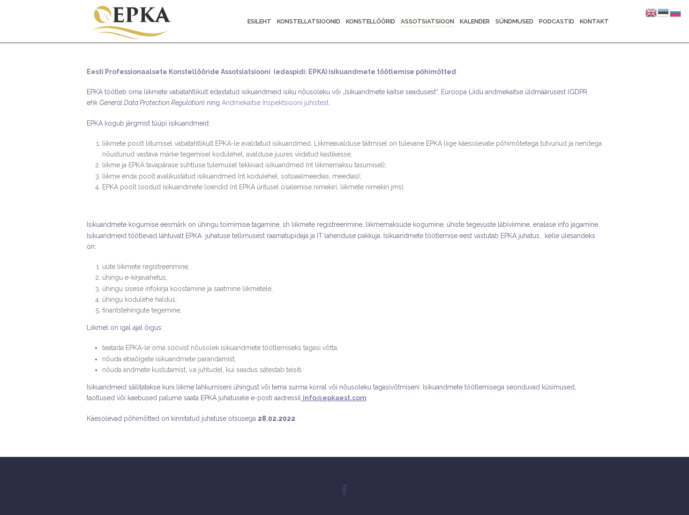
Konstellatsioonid (308, 21)
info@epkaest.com (335, 398)
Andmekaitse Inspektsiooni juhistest (275, 102)
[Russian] (676, 12)
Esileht (259, 21)
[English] (651, 12)
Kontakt (594, 21)
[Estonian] (664, 12)
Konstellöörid (370, 21)
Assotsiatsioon (427, 21)
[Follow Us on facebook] (344, 491)
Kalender (475, 21)
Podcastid (556, 21)
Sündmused (514, 21)
